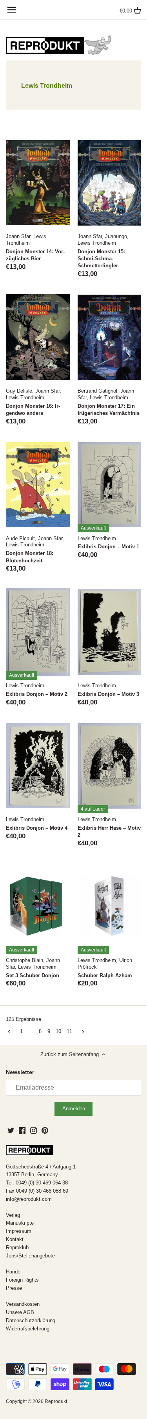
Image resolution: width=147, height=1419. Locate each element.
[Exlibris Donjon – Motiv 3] (110, 632)
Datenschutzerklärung (30, 1320)
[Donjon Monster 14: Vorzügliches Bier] (38, 182)
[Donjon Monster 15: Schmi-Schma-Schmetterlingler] (110, 182)
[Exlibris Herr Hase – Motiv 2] (110, 765)
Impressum (18, 1231)
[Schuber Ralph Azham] (110, 906)
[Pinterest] (45, 1130)
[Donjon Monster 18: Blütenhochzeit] (38, 484)
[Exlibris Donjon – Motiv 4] (38, 765)
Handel (14, 1272)
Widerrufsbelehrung (27, 1329)
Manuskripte (20, 1223)
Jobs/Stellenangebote (30, 1256)
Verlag (13, 1215)
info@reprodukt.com (29, 1199)
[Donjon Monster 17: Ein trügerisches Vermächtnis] (110, 337)
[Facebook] (22, 1130)
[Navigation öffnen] (12, 10)
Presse (14, 1288)
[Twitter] (10, 1130)
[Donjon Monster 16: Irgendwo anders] (38, 337)
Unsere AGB (20, 1312)
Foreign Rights (22, 1280)
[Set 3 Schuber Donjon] (38, 906)
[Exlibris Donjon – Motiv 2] (38, 632)
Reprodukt (56, 1401)
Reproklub (17, 1247)
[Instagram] (33, 1130)
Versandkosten (23, 1304)
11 (69, 1031)
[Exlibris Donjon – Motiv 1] (110, 484)
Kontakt (15, 1239)
